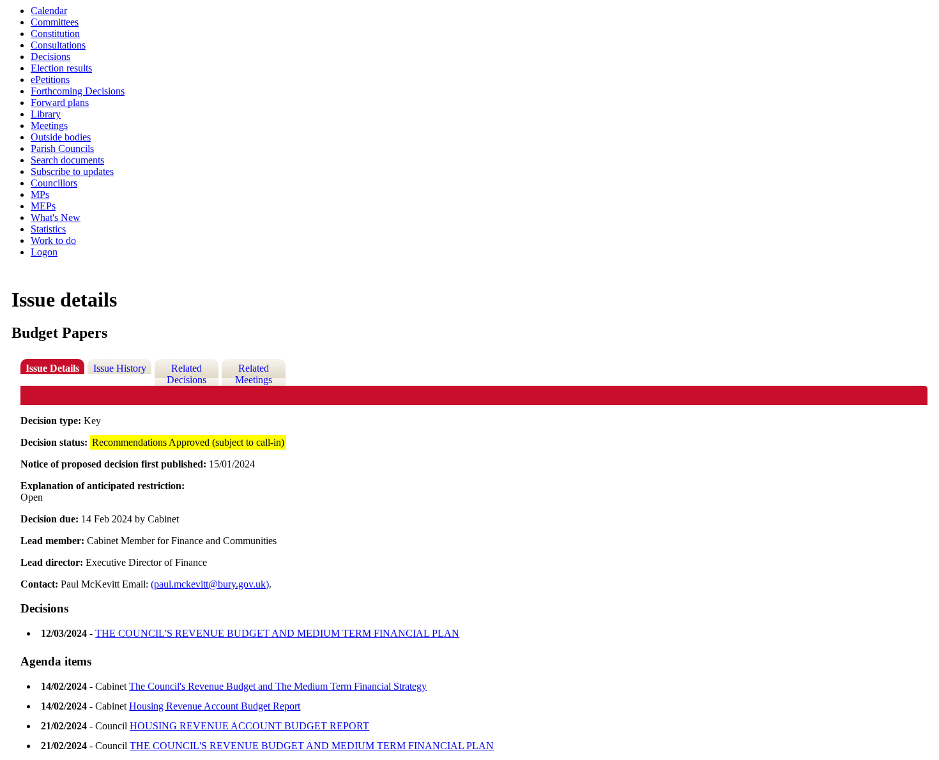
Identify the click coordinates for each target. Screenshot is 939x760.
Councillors (54, 183)
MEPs (43, 206)
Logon (44, 252)
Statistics (48, 229)
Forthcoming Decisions (78, 91)
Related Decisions (186, 374)
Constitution (55, 33)
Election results (61, 68)
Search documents (67, 160)
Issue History (119, 368)
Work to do (53, 240)
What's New (55, 217)
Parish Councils (62, 148)
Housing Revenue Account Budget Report (214, 706)
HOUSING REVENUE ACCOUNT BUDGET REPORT (249, 725)
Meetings (49, 125)
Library (46, 114)
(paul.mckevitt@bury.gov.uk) (210, 584)
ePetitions (50, 79)
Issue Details (52, 368)
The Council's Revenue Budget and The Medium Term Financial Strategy (278, 686)
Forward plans (60, 102)
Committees (55, 22)
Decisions (50, 56)
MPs (40, 194)
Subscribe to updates (72, 171)
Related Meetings (253, 374)
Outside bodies (61, 137)
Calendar (49, 10)
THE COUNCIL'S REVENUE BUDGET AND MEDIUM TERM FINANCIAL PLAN (277, 633)
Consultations (58, 45)
